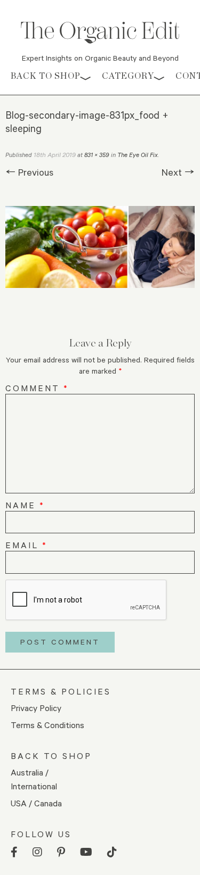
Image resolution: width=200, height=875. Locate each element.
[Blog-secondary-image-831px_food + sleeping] (100, 246)
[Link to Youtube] (86, 852)
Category (128, 76)
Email (26, 544)
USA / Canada (36, 802)
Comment (37, 387)
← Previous (29, 172)
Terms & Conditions (47, 724)
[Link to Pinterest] (61, 852)
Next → (178, 172)
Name (25, 504)
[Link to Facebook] (14, 852)
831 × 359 (96, 155)
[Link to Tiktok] (112, 852)
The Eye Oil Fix (137, 155)
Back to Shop (46, 76)
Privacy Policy (36, 707)
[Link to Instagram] (37, 852)
